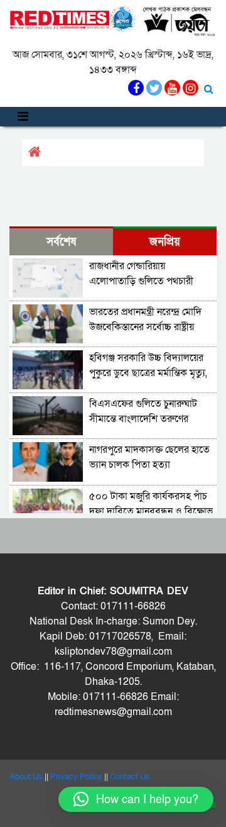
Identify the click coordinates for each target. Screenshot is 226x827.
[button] (135, 799)
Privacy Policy (76, 776)
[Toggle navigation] (22, 116)
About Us (26, 776)
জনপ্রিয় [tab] (164, 242)
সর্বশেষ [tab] (61, 242)
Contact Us (130, 776)
